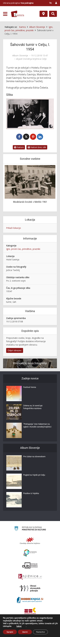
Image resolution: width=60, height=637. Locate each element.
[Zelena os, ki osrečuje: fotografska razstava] (14, 412)
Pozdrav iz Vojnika (31, 493)
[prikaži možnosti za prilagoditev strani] (50, 3)
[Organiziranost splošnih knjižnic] (30, 540)
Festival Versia (29, 387)
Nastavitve (40, 632)
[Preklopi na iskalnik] (53, 14)
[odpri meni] (5, 14)
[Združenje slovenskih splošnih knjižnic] (30, 577)
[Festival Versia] (14, 393)
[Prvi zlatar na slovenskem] (14, 463)
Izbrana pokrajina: (18, 3)
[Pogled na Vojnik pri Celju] (14, 481)
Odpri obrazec (15, 350)
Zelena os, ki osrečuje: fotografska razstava (33, 406)
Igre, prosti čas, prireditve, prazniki (23, 248)
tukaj (19, 626)
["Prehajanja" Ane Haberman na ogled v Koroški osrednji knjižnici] (14, 430)
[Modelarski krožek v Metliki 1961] (30, 181)
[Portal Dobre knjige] (30, 600)
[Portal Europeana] (30, 553)
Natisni (20, 147)
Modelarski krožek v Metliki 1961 (30, 202)
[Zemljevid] (44, 14)
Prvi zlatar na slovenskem (34, 456)
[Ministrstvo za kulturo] (30, 529)
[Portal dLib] (30, 565)
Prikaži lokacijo (13, 227)
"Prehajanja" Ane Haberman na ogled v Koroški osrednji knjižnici (37, 425)
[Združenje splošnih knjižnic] (30, 611)
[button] (48, 188)
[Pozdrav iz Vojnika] (14, 499)
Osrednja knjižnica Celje (35, 59)
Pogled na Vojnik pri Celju (34, 475)
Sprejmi (10, 632)
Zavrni (25, 632)
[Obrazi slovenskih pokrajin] (30, 588)
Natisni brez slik (38, 147)
